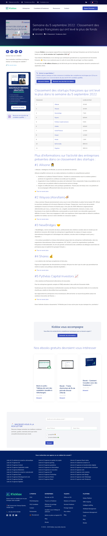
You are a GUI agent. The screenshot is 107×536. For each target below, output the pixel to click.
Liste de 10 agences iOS (45, 472)
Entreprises (26, 8)
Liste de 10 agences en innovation (47, 469)
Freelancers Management (90, 512)
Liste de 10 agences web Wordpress (80, 479)
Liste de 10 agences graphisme (47, 465)
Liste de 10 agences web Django (79, 474)
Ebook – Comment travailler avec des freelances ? (90, 383)
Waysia (57, 109)
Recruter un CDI (49, 497)
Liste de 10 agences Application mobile (18, 467)
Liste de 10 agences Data (14, 474)
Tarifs (84, 516)
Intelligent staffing (88, 505)
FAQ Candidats (34, 504)
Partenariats (33, 511)
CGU (31, 497)
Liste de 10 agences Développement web (18, 477)
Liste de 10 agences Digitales (15, 481)
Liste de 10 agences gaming (46, 462)
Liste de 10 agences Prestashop (47, 474)
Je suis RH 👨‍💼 (52, 434)
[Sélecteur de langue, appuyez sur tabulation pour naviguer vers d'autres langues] (94, 2)
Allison (56, 104)
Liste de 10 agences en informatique (48, 467)
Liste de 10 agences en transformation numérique (84, 467)
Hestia (56, 139)
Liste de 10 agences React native (79, 460)
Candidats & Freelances (41, 8)
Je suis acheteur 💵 (53, 437)
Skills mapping (87, 501)
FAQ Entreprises (34, 501)
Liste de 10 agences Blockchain (15, 469)
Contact (66, 8)
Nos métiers (67, 511)
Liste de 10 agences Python (46, 477)
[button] (7, 51)
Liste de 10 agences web (77, 469)
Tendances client (61, 34)
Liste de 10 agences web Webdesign (80, 477)
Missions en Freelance (70, 501)
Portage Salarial (68, 508)
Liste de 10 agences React (45, 479)
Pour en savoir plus (42, 191)
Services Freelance (69, 504)
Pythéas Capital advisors (62, 122)
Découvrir (39, 398)
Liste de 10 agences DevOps (15, 479)
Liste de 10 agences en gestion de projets (50, 460)
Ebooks (47, 522)
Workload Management (89, 509)
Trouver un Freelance (50, 501)
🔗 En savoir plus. (11, 65)
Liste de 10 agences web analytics (80, 472)
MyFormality (58, 144)
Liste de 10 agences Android (15, 465)
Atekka (57, 126)
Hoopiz (57, 135)
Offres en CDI (67, 497)
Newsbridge (58, 113)
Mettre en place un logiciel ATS (53, 515)
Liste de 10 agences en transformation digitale (83, 465)
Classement (51, 34)
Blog (46, 519)
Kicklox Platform (87, 498)
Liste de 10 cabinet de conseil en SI (80, 462)
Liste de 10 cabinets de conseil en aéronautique (20, 460)
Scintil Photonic (59, 130)
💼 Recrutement (34, 515)
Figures (57, 117)
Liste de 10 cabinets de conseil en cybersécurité (20, 472)
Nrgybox (57, 148)
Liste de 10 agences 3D (13, 462)
